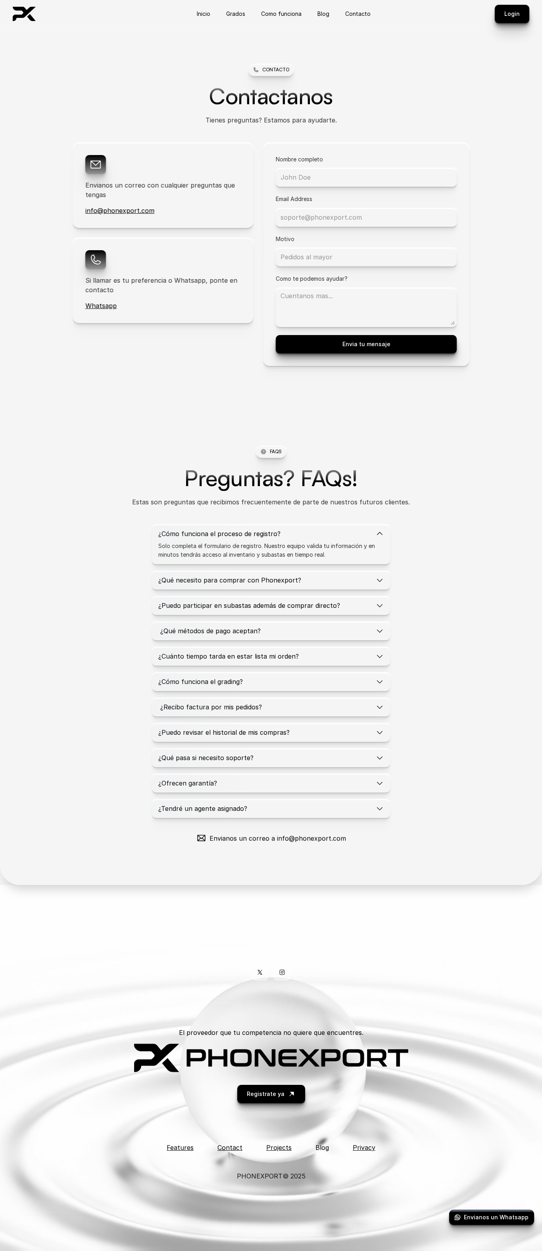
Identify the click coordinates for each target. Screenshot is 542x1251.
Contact (229, 1147)
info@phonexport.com (119, 211)
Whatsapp (101, 306)
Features (180, 1147)
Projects (279, 1147)
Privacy (364, 1147)
